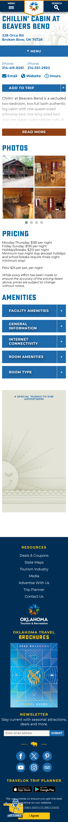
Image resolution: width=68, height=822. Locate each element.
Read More (34, 132)
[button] (11, 6)
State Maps (34, 562)
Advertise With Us (34, 583)
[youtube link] (21, 767)
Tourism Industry (34, 569)
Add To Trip (21, 88)
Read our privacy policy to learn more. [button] (34, 807)
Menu (11, 3)
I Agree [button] (34, 815)
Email (12, 76)
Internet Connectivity (23, 341)
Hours (55, 76)
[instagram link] (34, 767)
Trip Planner (34, 590)
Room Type (20, 372)
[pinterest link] (47, 756)
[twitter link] (34, 756)
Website (33, 76)
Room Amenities (26, 357)
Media (34, 576)
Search (57, 3)
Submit (56, 733)
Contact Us (34, 596)
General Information (23, 326)
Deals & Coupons (34, 555)
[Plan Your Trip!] (14, 808)
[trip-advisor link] (47, 767)
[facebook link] (21, 756)
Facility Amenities (29, 311)
